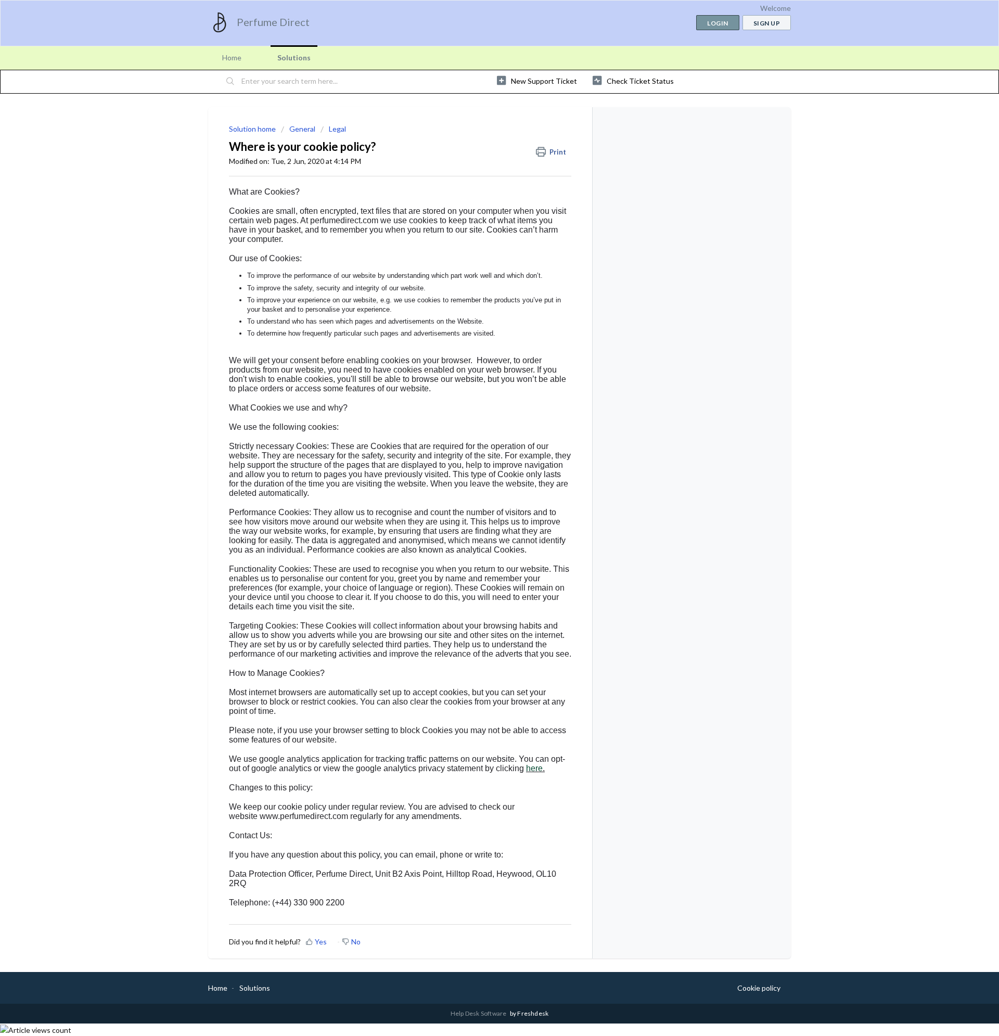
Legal (337, 128)
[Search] (230, 81)
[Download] (480, 390)
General (302, 128)
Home (231, 57)
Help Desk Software (479, 1013)
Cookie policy (758, 987)
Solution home (253, 128)
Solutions (294, 57)
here (534, 768)
